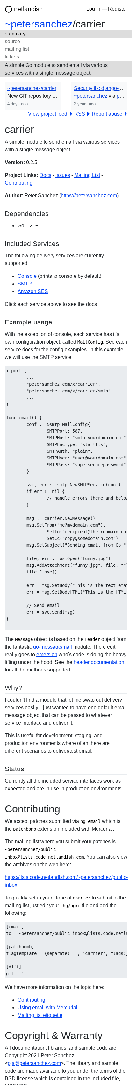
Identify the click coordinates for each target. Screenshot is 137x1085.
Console (27, 276)
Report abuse (108, 114)
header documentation (99, 662)
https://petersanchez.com (89, 195)
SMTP (25, 283)
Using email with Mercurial (47, 1007)
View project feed (48, 114)
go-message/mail (52, 646)
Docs (45, 175)
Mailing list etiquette (40, 1015)
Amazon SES (33, 291)
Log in (93, 8)
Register (117, 8)
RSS (80, 114)
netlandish (28, 8)
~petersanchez (39, 24)
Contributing (18, 183)
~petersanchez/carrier (31, 88)
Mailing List (87, 175)
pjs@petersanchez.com (34, 1063)
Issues (62, 175)
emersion (46, 654)
